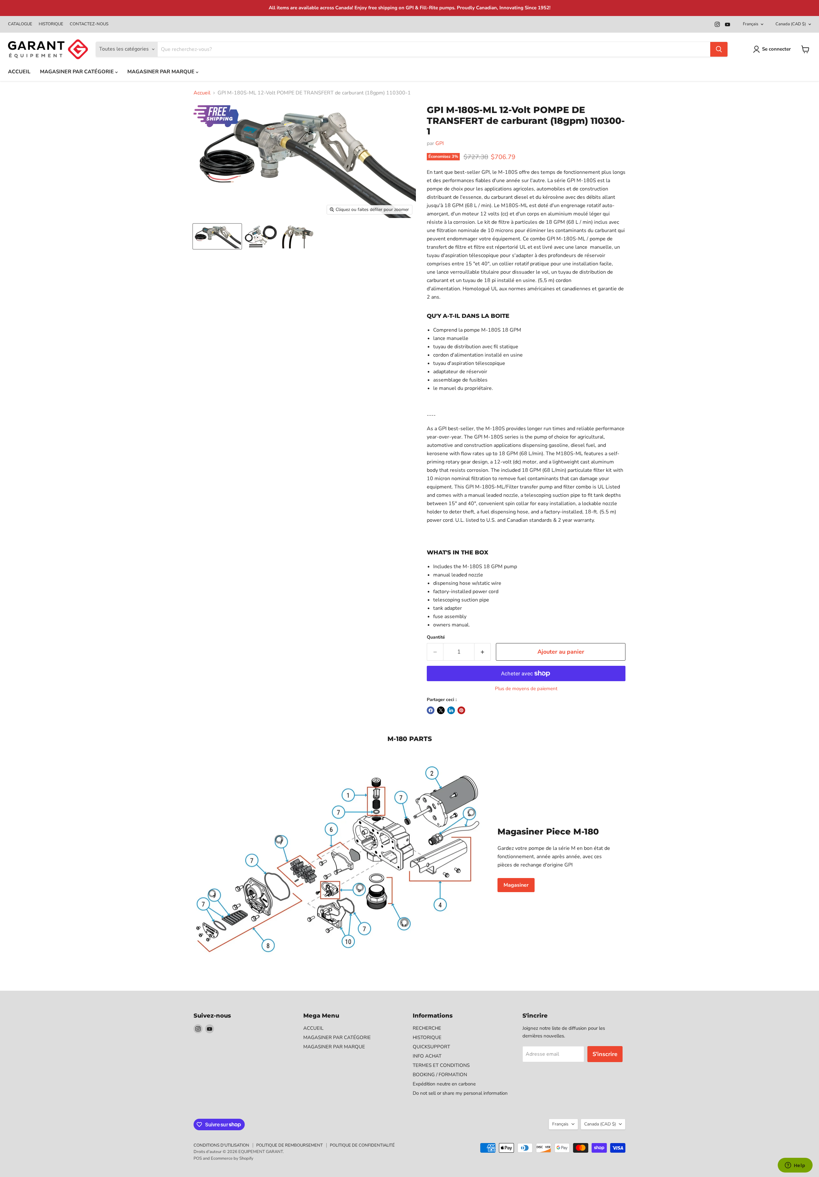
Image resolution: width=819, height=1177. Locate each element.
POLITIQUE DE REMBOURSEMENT (289, 1145)
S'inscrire (604, 1054)
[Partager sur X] (441, 710)
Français (750, 24)
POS (198, 1158)
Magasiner (516, 885)
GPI (439, 143)
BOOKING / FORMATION (440, 1074)
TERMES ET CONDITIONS (441, 1065)
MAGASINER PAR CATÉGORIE (77, 71)
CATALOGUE (20, 24)
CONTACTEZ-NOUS (89, 24)
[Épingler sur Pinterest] (461, 710)
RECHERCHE (427, 1028)
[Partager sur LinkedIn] (451, 710)
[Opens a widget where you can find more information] (795, 1166)
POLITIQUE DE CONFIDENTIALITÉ (362, 1145)
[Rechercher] (719, 49)
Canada (790, 24)
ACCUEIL (19, 71)
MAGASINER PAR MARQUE (161, 71)
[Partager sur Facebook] (430, 710)
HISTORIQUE (51, 24)
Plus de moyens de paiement (526, 688)
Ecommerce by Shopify (232, 1158)
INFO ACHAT (427, 1056)
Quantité (436, 637)
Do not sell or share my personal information (460, 1093)
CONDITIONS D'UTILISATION (221, 1145)
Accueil (202, 93)
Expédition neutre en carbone (444, 1084)
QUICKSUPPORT (431, 1047)
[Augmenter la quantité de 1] (482, 652)
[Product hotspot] (404, 922)
